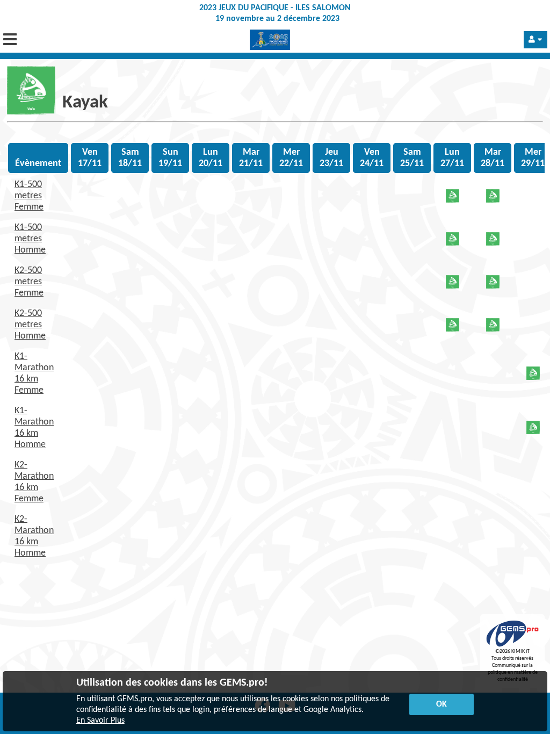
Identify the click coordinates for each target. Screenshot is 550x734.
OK (441, 704)
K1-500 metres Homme (30, 239)
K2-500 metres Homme (30, 325)
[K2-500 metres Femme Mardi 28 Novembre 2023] (493, 286)
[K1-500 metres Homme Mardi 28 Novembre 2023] (493, 243)
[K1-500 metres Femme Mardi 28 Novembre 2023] (493, 200)
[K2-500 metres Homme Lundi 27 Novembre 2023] (452, 329)
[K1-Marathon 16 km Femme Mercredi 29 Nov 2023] (533, 377)
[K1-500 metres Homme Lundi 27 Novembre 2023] (452, 243)
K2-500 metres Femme (29, 282)
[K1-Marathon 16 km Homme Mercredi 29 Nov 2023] (533, 431)
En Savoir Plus (100, 720)
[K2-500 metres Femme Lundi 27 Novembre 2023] (452, 286)
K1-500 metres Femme (29, 196)
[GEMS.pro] (512, 647)
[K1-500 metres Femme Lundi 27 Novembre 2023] (452, 200)
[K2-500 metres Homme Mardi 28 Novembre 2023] (493, 329)
